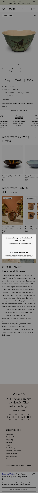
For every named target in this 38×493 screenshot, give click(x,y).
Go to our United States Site (19, 248)
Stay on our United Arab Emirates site (19, 252)
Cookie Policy (29, 256)
